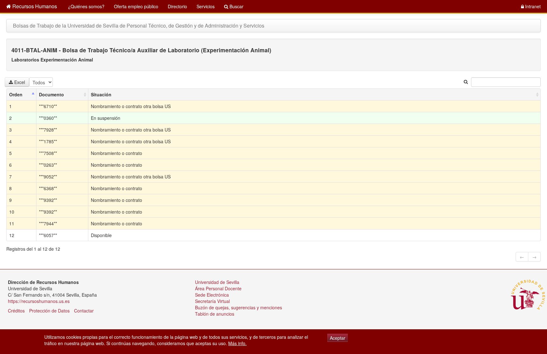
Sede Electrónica (212, 295)
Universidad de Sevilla (217, 282)
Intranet (532, 6)
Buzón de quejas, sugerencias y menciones (238, 307)
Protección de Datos (49, 310)
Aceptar (337, 338)
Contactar (84, 310)
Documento (51, 94)
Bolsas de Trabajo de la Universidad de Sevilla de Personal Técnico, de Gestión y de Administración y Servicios (138, 25)
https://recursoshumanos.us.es (39, 301)
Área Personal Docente (218, 288)
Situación (101, 94)
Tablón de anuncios (214, 314)
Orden (15, 94)
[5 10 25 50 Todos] (42, 82)
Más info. (237, 343)
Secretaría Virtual (212, 301)
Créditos (16, 310)
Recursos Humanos (34, 6)
